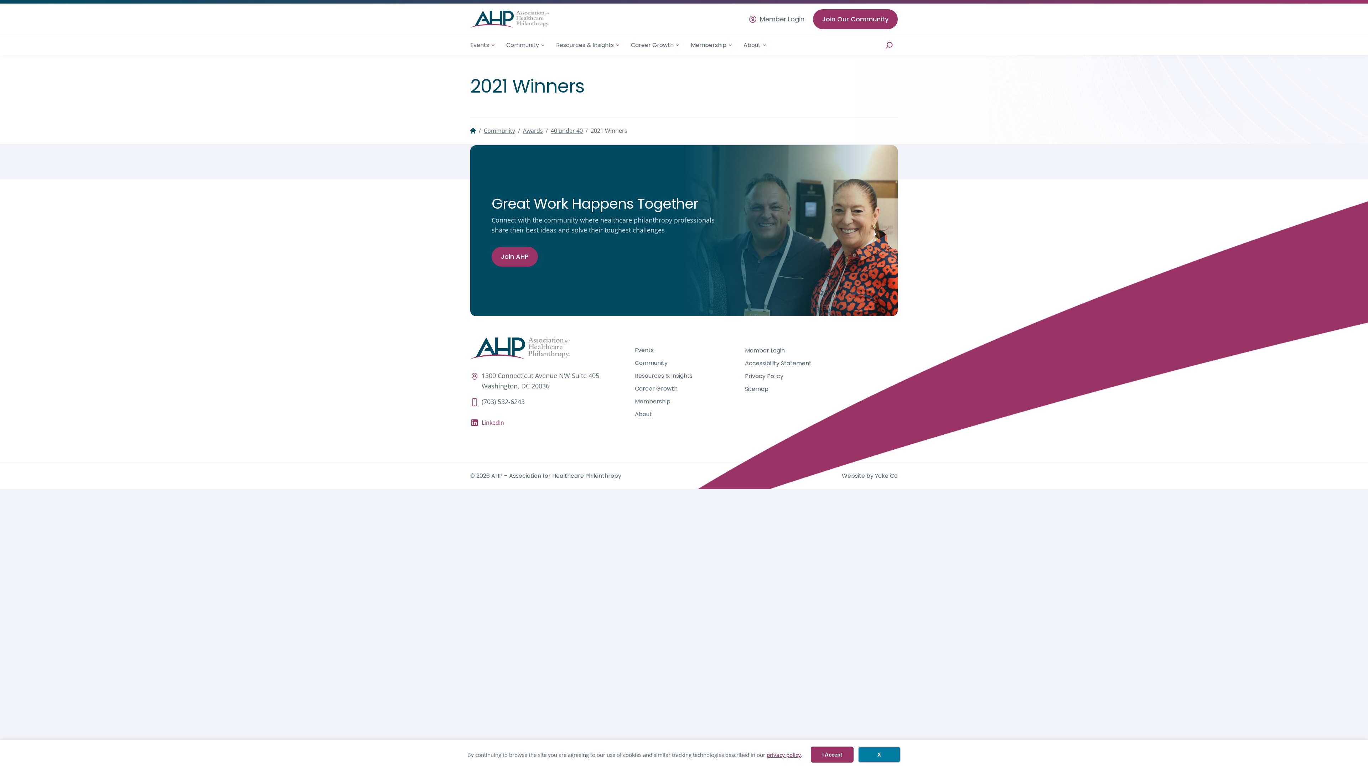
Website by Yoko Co (870, 476)
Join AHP (515, 256)
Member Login (782, 19)
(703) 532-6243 (503, 401)
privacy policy (784, 754)
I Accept (832, 755)
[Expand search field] (889, 45)
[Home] (473, 131)
